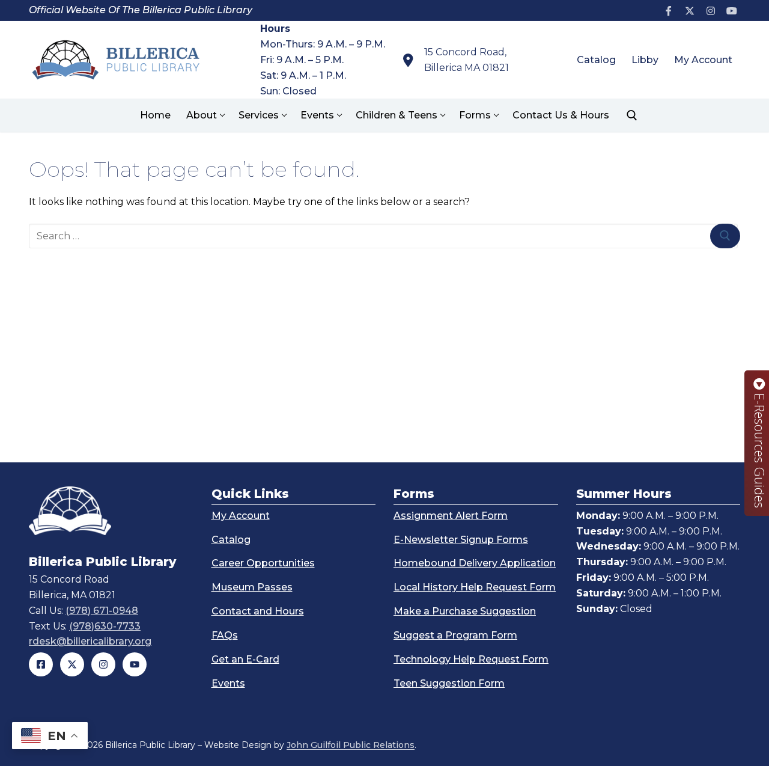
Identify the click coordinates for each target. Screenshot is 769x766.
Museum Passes (252, 587)
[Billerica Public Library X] (72, 664)
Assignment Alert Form (451, 515)
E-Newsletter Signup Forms (461, 539)
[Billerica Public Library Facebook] (41, 664)
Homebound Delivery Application (475, 563)
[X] (690, 10)
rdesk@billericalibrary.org (90, 641)
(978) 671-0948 (101, 610)
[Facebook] (669, 10)
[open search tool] (632, 115)
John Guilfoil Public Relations (351, 745)
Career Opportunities (263, 563)
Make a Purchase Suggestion (465, 611)
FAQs (224, 635)
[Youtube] (731, 10)
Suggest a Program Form (455, 635)
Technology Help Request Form (471, 659)
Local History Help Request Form (475, 587)
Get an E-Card (245, 659)
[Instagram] (710, 10)
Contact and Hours (257, 611)
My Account (240, 515)
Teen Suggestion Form (449, 683)
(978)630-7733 (105, 626)
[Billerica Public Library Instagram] (103, 664)
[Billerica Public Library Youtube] (135, 664)
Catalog (231, 539)
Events (228, 683)
